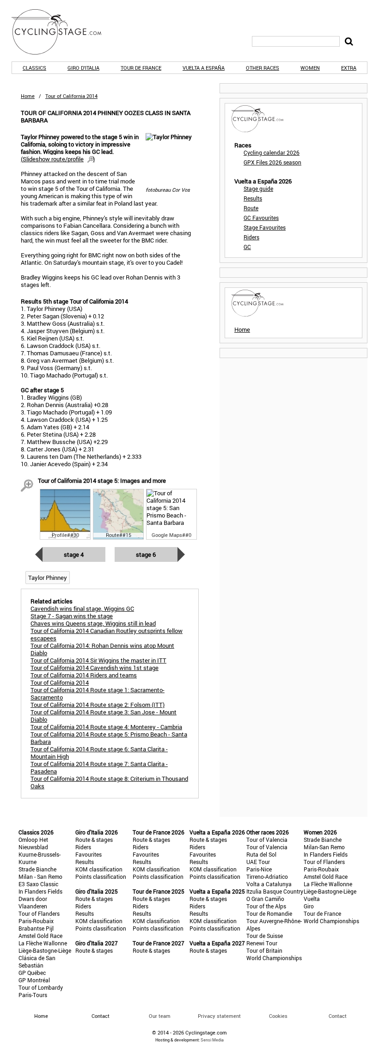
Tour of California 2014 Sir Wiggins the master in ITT (98, 660)
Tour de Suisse (264, 935)
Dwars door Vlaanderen (32, 902)
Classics (34, 67)
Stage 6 (146, 554)
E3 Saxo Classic (38, 884)
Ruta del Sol (261, 854)
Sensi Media (212, 1040)
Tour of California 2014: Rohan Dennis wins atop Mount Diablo (102, 649)
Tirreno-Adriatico (267, 876)
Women (310, 67)
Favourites (88, 854)
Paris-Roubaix (36, 921)
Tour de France (141, 67)
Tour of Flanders (39, 913)
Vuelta (312, 898)
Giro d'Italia (83, 67)
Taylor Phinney (47, 577)
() (58, 159)
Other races (262, 67)
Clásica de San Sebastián (36, 961)
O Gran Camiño (265, 898)
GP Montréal (34, 980)
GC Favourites (261, 217)
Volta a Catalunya (269, 884)
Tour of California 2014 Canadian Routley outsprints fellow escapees (107, 634)
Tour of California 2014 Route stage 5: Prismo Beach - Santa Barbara (109, 738)
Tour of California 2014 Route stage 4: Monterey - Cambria (106, 727)
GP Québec (32, 972)
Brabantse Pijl (36, 928)
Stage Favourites (265, 227)
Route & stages (94, 839)
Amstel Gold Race (40, 935)
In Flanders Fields (40, 891)
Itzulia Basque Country (274, 891)
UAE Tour (258, 861)
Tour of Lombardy (40, 987)
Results (253, 198)
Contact (338, 1015)
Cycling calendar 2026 (272, 152)
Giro (309, 906)
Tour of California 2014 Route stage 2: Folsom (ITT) (98, 704)
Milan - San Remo (40, 876)
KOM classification (98, 869)
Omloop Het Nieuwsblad (33, 843)
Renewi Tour (261, 943)
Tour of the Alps (266, 906)
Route (251, 208)
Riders (251, 237)
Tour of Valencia (266, 839)
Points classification (100, 876)
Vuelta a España (204, 67)
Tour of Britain (264, 950)
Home (28, 95)
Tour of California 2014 (60, 682)
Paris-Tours (32, 994)
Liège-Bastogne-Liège (44, 950)
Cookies (278, 1015)
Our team (160, 1015)
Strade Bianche (37, 869)
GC (247, 246)
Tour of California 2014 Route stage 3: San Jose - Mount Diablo (104, 716)
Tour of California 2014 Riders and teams (84, 675)
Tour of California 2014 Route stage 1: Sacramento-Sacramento (98, 693)
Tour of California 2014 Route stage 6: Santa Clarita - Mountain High (99, 753)
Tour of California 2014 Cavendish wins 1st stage (95, 667)
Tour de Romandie (269, 913)
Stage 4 (74, 554)
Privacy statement (219, 1015)
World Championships (274, 958)
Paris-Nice (259, 869)
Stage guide (258, 188)
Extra (348, 67)
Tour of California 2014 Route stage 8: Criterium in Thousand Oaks (109, 782)
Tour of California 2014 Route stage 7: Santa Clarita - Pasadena (99, 767)
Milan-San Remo (324, 847)
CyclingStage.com (62, 32)
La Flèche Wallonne (42, 943)
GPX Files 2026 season (272, 162)
